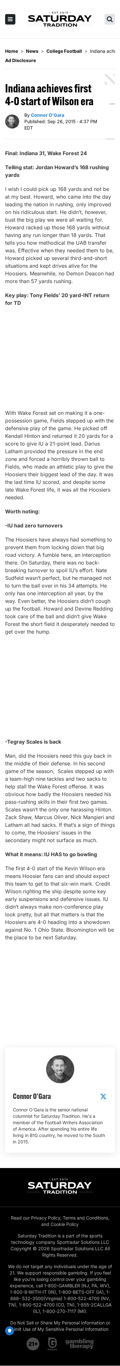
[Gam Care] (53, 1344)
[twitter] (103, 1096)
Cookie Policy (65, 1224)
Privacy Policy (45, 1217)
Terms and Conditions (85, 1217)
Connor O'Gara (47, 115)
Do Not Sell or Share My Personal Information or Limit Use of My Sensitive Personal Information (60, 1326)
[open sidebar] (10, 19)
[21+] (33, 1344)
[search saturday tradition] (110, 19)
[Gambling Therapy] (79, 1343)
